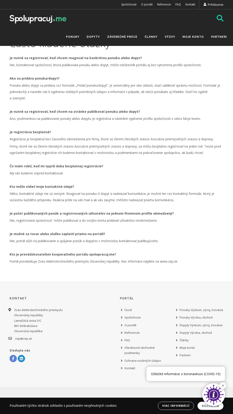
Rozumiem (210, 406)
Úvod (128, 310)
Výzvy (170, 36)
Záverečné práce (122, 36)
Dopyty (93, 36)
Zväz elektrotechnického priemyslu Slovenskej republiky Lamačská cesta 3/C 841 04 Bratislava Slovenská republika (38, 320)
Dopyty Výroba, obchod (196, 333)
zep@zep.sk (23, 338)
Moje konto (193, 36)
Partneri (219, 36)
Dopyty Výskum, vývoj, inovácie (201, 325)
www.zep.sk (168, 261)
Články (151, 36)
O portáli (147, 4)
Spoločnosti (129, 4)
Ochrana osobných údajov (142, 361)
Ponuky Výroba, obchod (196, 317)
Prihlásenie (215, 5)
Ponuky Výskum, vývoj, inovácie (201, 310)
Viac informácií (176, 406)
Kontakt (190, 4)
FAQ (178, 4)
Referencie (164, 4)
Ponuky (72, 36)
